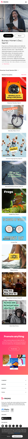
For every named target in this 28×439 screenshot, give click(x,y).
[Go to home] (5, 2)
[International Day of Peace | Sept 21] (14, 173)
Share (19, 35)
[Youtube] (10, 426)
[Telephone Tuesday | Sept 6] (14, 89)
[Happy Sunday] (14, 256)
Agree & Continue (17, 436)
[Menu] (26, 2)
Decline (8, 436)
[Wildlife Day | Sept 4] (14, 201)
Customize (8, 35)
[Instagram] (12, 410)
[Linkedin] (17, 426)
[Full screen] (26, 28)
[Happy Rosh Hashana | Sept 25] (14, 284)
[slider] (1, 30)
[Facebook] (5, 410)
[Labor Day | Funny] (14, 312)
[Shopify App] (14, 418)
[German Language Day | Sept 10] (14, 145)
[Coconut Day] (14, 228)
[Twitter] (13, 426)
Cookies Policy (17, 433)
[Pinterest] (20, 426)
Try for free (14, 349)
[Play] (14, 18)
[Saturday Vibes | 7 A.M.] (14, 117)
